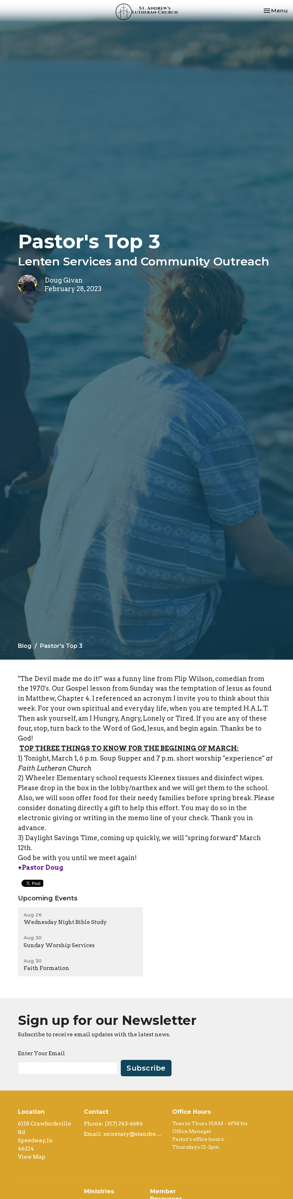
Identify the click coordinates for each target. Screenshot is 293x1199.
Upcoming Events (48, 898)
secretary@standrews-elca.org (134, 1134)
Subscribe (146, 1068)
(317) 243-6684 (124, 1124)
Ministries (99, 1191)
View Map (31, 1157)
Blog (24, 645)
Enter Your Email (41, 1053)
